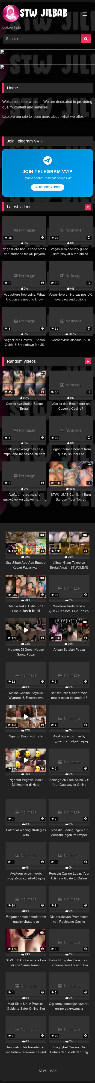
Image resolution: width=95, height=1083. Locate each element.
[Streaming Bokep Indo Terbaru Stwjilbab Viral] (39, 14)
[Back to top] (81, 1069)
